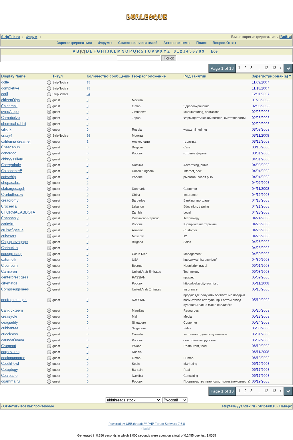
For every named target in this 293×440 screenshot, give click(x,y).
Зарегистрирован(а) (270, 76)
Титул (57, 76)
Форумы (105, 43)
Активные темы (176, 43)
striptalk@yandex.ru (238, 406)
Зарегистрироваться (74, 43)
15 (88, 82)
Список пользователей (137, 43)
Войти (285, 37)
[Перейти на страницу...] (288, 68)
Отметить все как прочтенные (28, 406)
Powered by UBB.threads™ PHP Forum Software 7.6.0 (146, 423)
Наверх (285, 406)
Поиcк (201, 43)
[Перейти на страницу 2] (281, 68)
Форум (31, 37)
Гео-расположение (149, 76)
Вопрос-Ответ (224, 43)
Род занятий (194, 76)
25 (88, 88)
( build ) (146, 428)
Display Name (13, 76)
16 (88, 135)
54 (88, 94)
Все (214, 51)
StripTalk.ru (10, 37)
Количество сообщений (108, 76)
